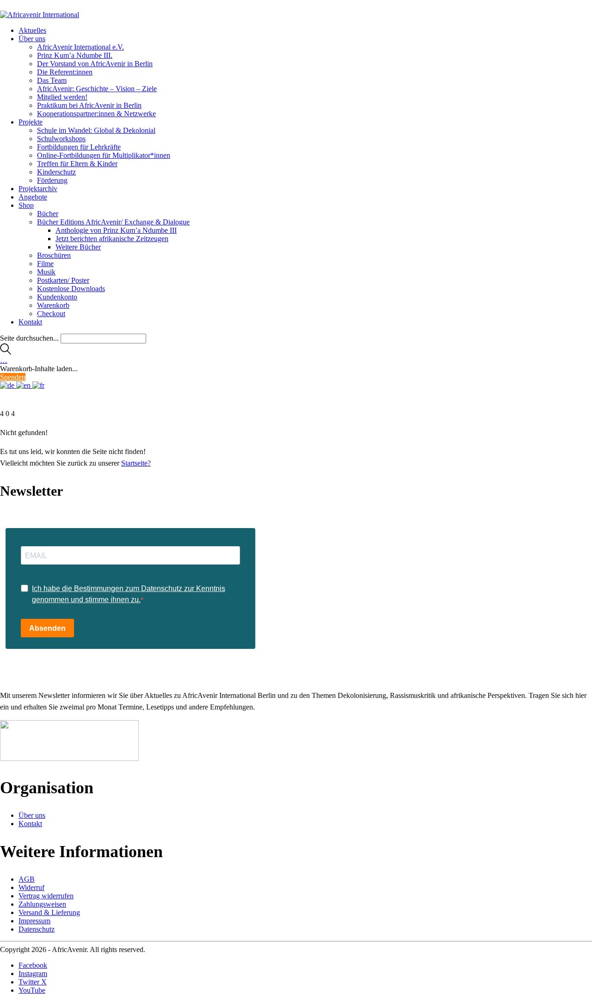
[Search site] (5, 352)
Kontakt (30, 824)
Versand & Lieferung (49, 912)
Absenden (47, 628)
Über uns (31, 815)
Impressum (34, 921)
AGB (26, 879)
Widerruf (31, 887)
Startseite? (136, 463)
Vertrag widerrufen (46, 896)
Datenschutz (36, 929)
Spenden (12, 377)
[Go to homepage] (39, 15)
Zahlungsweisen (42, 904)
